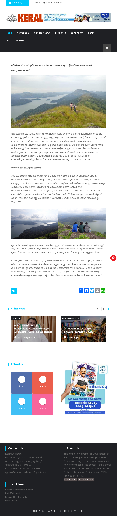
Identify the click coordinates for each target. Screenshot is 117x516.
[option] (33, 329)
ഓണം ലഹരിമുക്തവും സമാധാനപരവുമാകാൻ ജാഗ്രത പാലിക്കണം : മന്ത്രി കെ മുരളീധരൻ (33, 329)
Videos (20, 40)
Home (9, 32)
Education (77, 32)
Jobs (9, 40)
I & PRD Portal (12, 493)
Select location (54, 3)
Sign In (37, 3)
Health (92, 32)
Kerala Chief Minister (16, 497)
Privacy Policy (86, 479)
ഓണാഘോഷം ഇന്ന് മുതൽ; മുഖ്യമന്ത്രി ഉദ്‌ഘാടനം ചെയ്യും (79, 331)
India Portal (11, 501)
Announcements (70, 318)
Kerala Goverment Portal (19, 490)
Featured (60, 32)
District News (42, 32)
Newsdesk (23, 32)
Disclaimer (70, 479)
